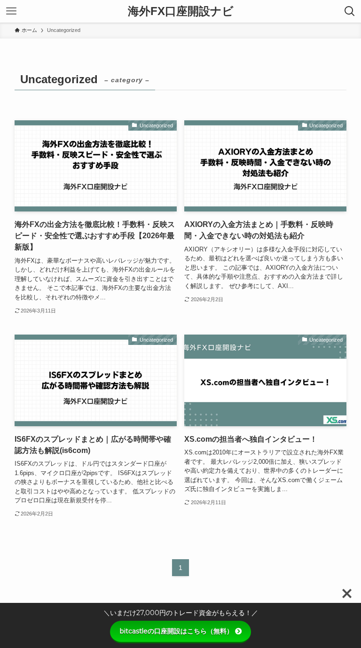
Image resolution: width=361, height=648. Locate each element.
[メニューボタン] (11, 11)
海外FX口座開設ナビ (181, 11)
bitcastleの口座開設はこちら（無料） (176, 631)
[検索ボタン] (349, 11)
